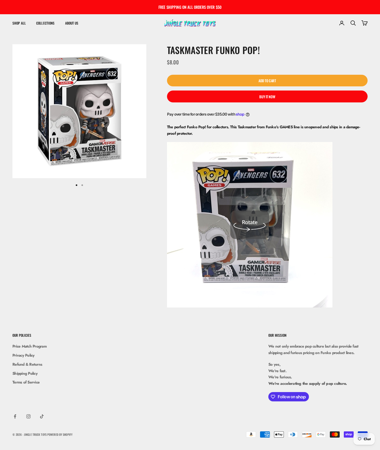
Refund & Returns (27, 364)
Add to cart (267, 80)
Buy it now (267, 96)
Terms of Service (26, 382)
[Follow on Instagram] (28, 416)
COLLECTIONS (45, 23)
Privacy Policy (23, 355)
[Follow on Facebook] (15, 416)
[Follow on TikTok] (41, 416)
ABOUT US (72, 23)
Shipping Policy (24, 373)
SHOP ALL (19, 23)
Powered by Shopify (59, 434)
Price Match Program (29, 346)
